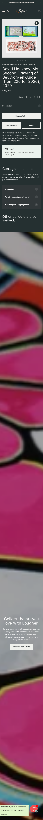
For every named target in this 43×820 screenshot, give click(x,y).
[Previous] (2, 2)
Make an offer (11, 125)
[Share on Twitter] (30, 97)
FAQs (31, 125)
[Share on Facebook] (26, 97)
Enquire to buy (21, 116)
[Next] (40, 2)
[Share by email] (39, 97)
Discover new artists (21, 647)
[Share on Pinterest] (34, 97)
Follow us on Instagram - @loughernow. (21, 2)
